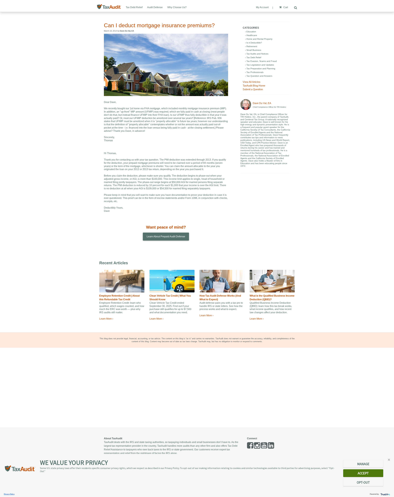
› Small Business (253, 50)
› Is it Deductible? (253, 42)
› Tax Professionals (254, 72)
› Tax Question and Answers (258, 76)
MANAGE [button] (363, 464)
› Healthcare (251, 35)
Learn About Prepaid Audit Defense (166, 236)
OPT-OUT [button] (363, 482)
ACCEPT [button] (363, 473)
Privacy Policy (9, 494)
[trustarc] (385, 494)
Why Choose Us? (177, 7)
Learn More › (106, 318)
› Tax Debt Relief (253, 57)
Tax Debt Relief (134, 7)
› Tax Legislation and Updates (259, 65)
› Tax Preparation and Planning (260, 68)
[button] (389, 459)
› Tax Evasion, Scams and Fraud (261, 61)
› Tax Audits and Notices (256, 53)
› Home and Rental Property (258, 39)
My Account (262, 7)
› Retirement (251, 46)
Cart (285, 7)
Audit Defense (155, 7)
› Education (250, 31)
